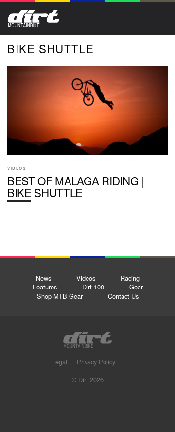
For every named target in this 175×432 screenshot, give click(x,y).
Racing (130, 278)
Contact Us (123, 296)
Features (45, 286)
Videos (85, 278)
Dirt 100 (93, 286)
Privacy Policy (96, 361)
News (43, 278)
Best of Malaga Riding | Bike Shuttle (87, 138)
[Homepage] (87, 337)
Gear (136, 286)
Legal (59, 361)
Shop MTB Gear (60, 296)
